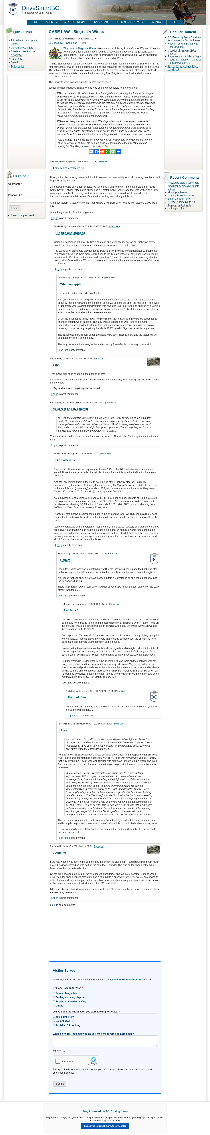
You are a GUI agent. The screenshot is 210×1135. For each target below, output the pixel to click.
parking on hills (176, 208)
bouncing (59, 852)
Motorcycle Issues (177, 192)
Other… (59, 1005)
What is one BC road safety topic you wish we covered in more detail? (93, 1033)
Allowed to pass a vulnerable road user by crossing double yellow (183, 186)
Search (15, 62)
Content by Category (22, 47)
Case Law (57, 43)
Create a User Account (23, 51)
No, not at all (62, 1021)
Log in (54, 218)
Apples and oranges (70, 232)
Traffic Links (17, 66)
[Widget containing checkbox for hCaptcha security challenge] (76, 1061)
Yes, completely (64, 1017)
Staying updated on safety (70, 1001)
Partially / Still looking (67, 1025)
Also (63, 730)
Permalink (102, 161)
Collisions (71, 43)
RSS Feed (16, 58)
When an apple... (72, 284)
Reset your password (22, 215)
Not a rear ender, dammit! (70, 408)
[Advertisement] (26, 121)
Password (14, 195)
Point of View (77, 697)
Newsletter (16, 55)
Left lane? (71, 610)
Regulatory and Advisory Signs (184, 56)
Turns (83, 43)
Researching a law (66, 993)
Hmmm (65, 559)
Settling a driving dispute (70, 997)
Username (14, 184)
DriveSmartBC (40, 8)
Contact (15, 44)
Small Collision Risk (179, 198)
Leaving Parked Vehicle (181, 195)
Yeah (56, 364)
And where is (65, 460)
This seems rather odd (68, 168)
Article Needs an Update (24, 40)
